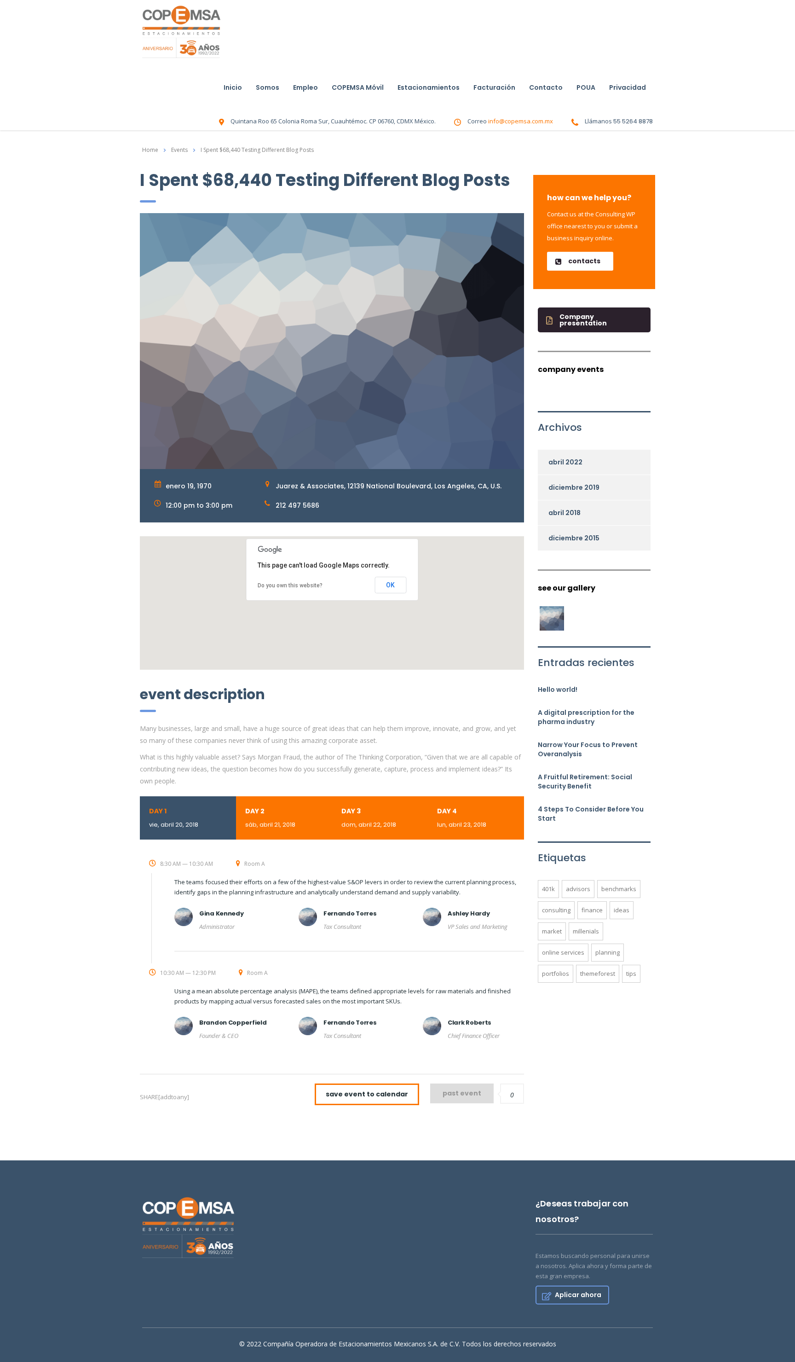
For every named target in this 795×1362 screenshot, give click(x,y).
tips (631, 973)
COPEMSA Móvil (358, 87)
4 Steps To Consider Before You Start (591, 814)
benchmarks (618, 889)
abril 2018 (564, 512)
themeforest (597, 973)
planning (607, 952)
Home (150, 150)
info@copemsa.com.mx (520, 121)
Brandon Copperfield (232, 1022)
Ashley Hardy (469, 913)
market (552, 931)
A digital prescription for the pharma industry (586, 717)
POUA (585, 87)
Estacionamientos (429, 87)
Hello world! (557, 689)
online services (563, 952)
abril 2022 (565, 462)
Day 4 (461, 817)
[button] (580, 261)
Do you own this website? (290, 585)
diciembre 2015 (573, 538)
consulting (556, 910)
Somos (267, 87)
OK (390, 585)
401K (548, 889)
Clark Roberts (469, 1022)
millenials (586, 931)
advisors (578, 889)
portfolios (555, 973)
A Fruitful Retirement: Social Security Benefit (585, 781)
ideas (621, 910)
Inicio (233, 87)
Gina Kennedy (221, 913)
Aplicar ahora (578, 1294)
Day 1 (173, 817)
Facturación (494, 87)
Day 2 (270, 817)
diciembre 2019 (573, 487)
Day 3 (368, 817)
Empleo (305, 87)
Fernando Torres (350, 913)
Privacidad (627, 87)
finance (592, 910)
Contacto (546, 87)
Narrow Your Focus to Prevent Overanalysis (588, 749)
